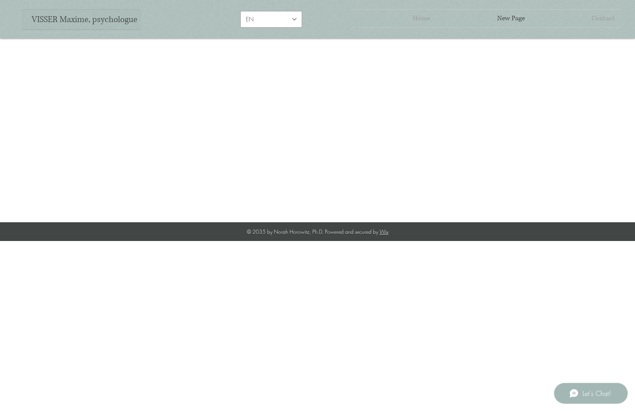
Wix (384, 231)
